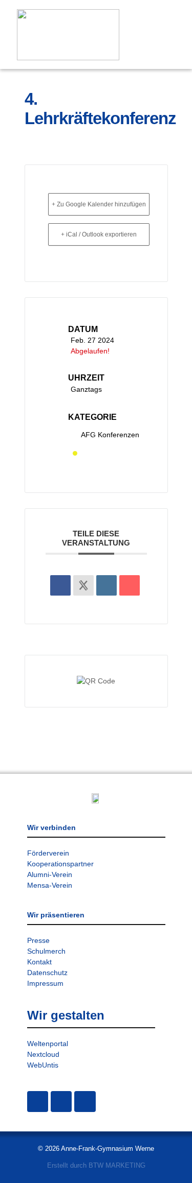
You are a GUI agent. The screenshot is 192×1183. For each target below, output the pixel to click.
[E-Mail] (129, 585)
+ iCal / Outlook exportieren (99, 234)
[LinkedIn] (106, 585)
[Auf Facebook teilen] (60, 585)
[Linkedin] (84, 1101)
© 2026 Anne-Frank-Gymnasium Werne (96, 1148)
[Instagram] (37, 1101)
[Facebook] (61, 1101)
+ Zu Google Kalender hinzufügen (99, 204)
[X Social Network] (83, 585)
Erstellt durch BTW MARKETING (96, 1165)
